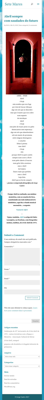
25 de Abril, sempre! (11, 340)
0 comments (33, 25)
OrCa (7, 25)
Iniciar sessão (9, 376)
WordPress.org (9, 387)
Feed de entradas (10, 379)
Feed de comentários (11, 383)
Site (5, 288)
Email (7, 279)
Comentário (9, 247)
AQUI (22, 217)
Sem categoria (23, 25)
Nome (7, 269)
